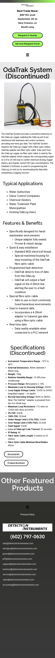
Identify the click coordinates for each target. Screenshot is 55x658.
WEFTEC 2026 (27, 15)
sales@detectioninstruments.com (18, 579)
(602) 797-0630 (27, 537)
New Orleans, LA (27, 23)
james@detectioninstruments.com (18, 553)
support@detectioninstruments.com (19, 564)
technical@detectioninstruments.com (20, 569)
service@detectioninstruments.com (19, 574)
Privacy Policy (27, 514)
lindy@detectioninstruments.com (18, 543)
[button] (27, 55)
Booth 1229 (27, 27)
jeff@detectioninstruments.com (17, 559)
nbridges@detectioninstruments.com (20, 548)
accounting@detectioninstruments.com (21, 585)
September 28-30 (27, 19)
